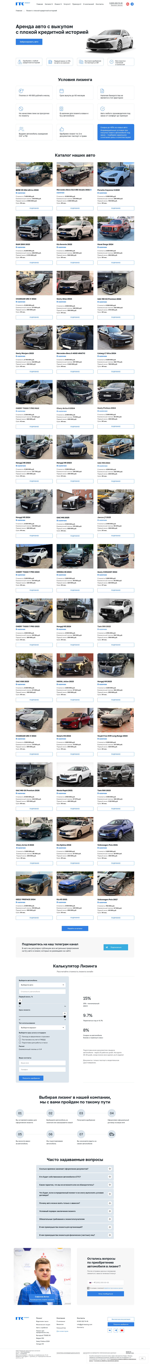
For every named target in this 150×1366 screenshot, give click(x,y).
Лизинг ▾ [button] (58, 4)
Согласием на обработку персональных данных (106, 1360)
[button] (29, 42)
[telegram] (132, 4)
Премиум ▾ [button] (76, 4)
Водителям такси (42, 1321)
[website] (127, 4)
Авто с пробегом (42, 1327)
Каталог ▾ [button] (49, 4)
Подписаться (116, 947)
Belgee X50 (40, 1338)
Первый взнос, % (26, 997)
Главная (40, 4)
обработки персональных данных (113, 1288)
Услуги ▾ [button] (67, 4)
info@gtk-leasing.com (84, 1324)
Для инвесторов (62, 1331)
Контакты (100, 4)
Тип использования (27, 1023)
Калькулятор (61, 1328)
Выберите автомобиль (28, 980)
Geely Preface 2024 (43, 1341)
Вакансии (60, 1324)
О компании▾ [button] (88, 4)
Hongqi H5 (40, 1344)
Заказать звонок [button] (117, 5)
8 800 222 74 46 (82, 1321)
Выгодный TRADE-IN (43, 1335)
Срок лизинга (24, 1010)
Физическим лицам (43, 1324)
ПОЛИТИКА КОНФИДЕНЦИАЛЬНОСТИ (68, 1353)
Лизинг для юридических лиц (42, 1331)
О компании (61, 1321)
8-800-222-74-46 (116, 3)
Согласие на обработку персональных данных (99, 1353)
